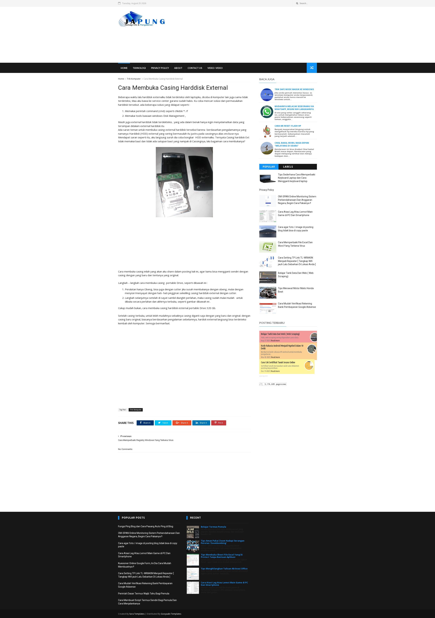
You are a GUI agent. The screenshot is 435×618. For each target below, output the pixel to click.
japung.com (263, 376)
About (178, 68)
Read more (275, 340)
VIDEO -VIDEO (215, 68)
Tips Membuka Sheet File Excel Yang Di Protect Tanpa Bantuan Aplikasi (222, 556)
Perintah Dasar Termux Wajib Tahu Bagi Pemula (143, 593)
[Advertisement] (255, 34)
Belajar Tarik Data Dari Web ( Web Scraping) (280, 334)
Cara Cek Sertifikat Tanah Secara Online (278, 362)
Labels (288, 166)
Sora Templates (136, 613)
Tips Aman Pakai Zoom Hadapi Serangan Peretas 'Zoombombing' (222, 542)
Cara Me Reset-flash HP (288, 125)
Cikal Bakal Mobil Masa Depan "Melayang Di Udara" (292, 144)
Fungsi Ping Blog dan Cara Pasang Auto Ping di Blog (145, 526)
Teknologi (139, 68)
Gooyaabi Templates (171, 613)
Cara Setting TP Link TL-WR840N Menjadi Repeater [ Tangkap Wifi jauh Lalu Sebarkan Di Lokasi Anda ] (297, 261)
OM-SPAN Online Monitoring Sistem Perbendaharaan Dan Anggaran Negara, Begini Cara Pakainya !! (297, 199)
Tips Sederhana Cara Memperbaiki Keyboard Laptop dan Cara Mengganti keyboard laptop (296, 178)
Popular (269, 166)
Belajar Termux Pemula (213, 526)
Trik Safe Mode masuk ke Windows (294, 89)
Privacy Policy (160, 68)
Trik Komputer (134, 78)
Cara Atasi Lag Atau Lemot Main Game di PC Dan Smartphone (224, 583)
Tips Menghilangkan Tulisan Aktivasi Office (224, 568)
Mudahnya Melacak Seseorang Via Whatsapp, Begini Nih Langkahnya (294, 108)
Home (124, 68)
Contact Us (195, 68)
